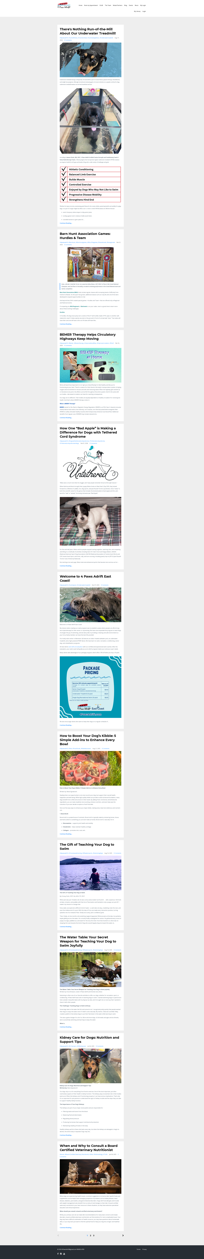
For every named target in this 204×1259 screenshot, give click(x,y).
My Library (137, 11)
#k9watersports (87, 853)
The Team (108, 5)
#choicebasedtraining (75, 853)
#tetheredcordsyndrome (97, 441)
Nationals (84, 306)
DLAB (101, 5)
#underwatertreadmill (106, 38)
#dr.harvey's (72, 1046)
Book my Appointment (91, 5)
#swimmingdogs (98, 853)
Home (80, 5)
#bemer (70, 343)
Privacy (144, 1249)
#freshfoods (76, 748)
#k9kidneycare (81, 1046)
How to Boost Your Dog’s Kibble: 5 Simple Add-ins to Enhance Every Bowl (88, 740)
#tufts (105, 1154)
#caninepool (72, 585)
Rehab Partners (117, 5)
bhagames (94, 242)
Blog (125, 5)
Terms (138, 1249)
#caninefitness (73, 38)
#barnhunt (71, 242)
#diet (70, 748)
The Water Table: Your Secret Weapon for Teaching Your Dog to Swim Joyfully (88, 941)
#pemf (112, 343)
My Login (143, 5)
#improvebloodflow (90, 343)
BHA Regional (74, 306)
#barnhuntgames (81, 242)
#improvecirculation (103, 343)
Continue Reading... (66, 223)
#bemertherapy (79, 343)
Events (131, 5)
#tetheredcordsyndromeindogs (69, 443)
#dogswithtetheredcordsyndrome (78, 441)
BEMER (62, 407)
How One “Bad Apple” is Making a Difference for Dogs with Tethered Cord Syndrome (88, 432)
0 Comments (68, 40)
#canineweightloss (93, 38)
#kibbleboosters (86, 748)
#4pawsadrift (64, 38)
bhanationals (102, 242)
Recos (136, 5)
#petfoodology (98, 1154)
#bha (89, 242)
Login (144, 11)
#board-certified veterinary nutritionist (77, 1154)
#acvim (62, 1154)
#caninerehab (82, 38)
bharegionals (111, 242)
